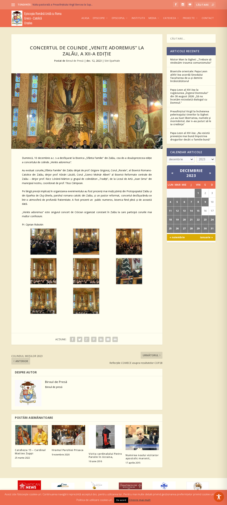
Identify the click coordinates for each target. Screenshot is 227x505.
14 (191, 210)
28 (191, 228)
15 (198, 210)
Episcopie (99, 18)
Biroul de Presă (75, 60)
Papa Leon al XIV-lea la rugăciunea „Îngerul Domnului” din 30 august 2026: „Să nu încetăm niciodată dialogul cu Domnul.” (189, 96)
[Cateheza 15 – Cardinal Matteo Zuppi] (31, 435)
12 (177, 210)
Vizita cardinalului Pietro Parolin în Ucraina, (105, 455)
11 (170, 210)
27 (184, 228)
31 (212, 228)
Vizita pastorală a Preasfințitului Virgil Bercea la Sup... (62, 4)
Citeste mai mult (140, 500)
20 (184, 219)
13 (184, 210)
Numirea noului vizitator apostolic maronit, (142, 456)
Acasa (85, 18)
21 (191, 219)
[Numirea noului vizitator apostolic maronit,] (142, 437)
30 (205, 228)
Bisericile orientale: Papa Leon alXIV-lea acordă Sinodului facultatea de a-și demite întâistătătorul (188, 76)
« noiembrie (177, 237)
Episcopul (118, 18)
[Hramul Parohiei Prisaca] (68, 435)
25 (170, 228)
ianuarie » (206, 237)
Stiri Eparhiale (112, 60)
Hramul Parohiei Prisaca (68, 450)
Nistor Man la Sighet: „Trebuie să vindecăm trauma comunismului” (191, 61)
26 (177, 228)
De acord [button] (121, 500)
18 (170, 219)
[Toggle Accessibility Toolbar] (218, 496)
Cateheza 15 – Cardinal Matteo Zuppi (30, 451)
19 (177, 219)
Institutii (138, 18)
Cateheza (169, 18)
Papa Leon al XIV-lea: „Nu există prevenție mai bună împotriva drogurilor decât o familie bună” (190, 136)
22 (198, 219)
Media (152, 18)
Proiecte (189, 18)
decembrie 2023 (191, 173)
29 (198, 228)
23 (205, 219)
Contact (208, 18)
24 (212, 219)
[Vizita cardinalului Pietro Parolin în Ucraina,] (105, 437)
